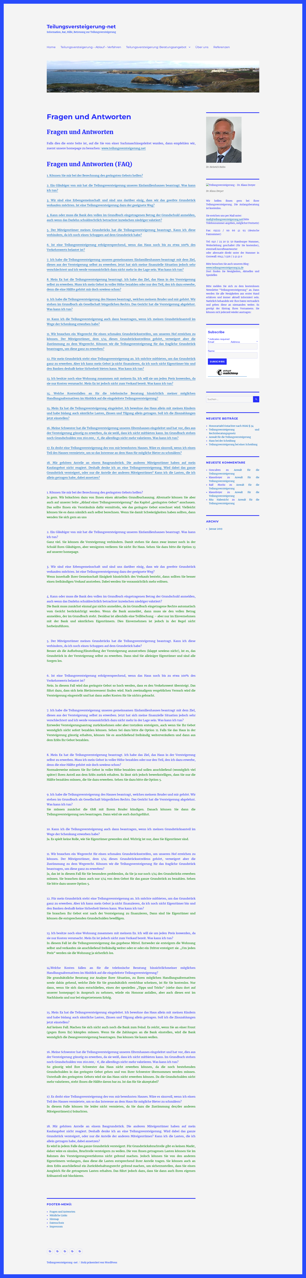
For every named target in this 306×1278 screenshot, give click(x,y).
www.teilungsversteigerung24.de (224, 267)
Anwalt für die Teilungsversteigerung (230, 437)
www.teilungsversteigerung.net (123, 148)
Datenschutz (57, 1222)
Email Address (232, 341)
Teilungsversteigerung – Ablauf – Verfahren (91, 47)
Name (211, 350)
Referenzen (221, 47)
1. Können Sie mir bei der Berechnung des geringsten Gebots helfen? (95, 175)
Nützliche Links (58, 1215)
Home (51, 47)
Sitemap (54, 1219)
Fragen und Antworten (62, 1211)
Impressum (56, 1226)
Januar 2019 (215, 528)
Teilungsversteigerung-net (81, 27)
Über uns (201, 47)
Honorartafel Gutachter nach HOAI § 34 (231, 425)
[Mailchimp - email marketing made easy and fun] (227, 375)
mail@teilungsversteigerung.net (224, 219)
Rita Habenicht (219, 499)
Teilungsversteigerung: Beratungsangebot (156, 47)
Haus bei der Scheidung (222, 440)
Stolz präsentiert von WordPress (99, 1262)
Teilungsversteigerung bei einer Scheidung (233, 444)
